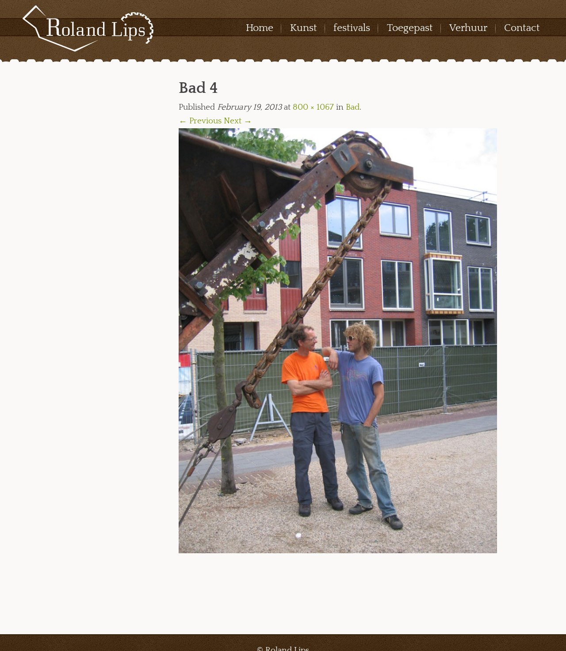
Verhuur (468, 28)
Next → (238, 121)
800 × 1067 (313, 107)
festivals (351, 28)
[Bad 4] (338, 340)
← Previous (200, 121)
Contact (522, 28)
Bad (352, 107)
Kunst (303, 28)
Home (259, 28)
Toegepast (410, 28)
